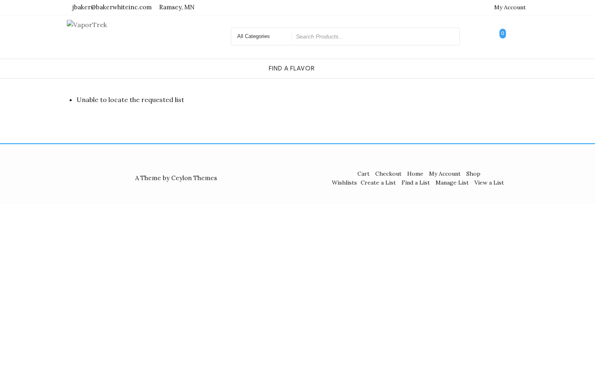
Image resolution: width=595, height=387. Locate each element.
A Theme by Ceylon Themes (176, 178)
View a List (489, 182)
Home (415, 173)
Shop (473, 173)
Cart (363, 173)
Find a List (416, 182)
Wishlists (344, 182)
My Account (510, 7)
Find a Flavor (292, 68)
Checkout (388, 173)
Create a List (378, 182)
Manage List (452, 182)
